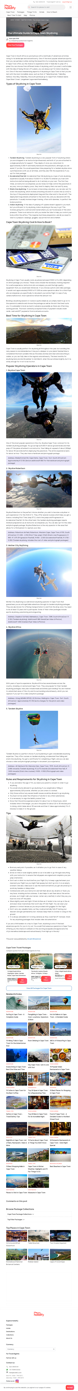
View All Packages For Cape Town (39, 988)
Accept (70, 1387)
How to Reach (52, 12)
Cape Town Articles (26, 20)
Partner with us (11, 1358)
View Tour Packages (15, 45)
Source (39, 154)
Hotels (41, 12)
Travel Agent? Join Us (54, 2)
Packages (20, 12)
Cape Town (10, 12)
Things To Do (32, 12)
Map (25, 15)
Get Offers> (22, 981)
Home (12, 20)
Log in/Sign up (67, 2)
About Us (9, 1338)
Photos (32, 15)
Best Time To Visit (14, 15)
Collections (10, 1335)
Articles (17, 20)
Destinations (10, 1331)
